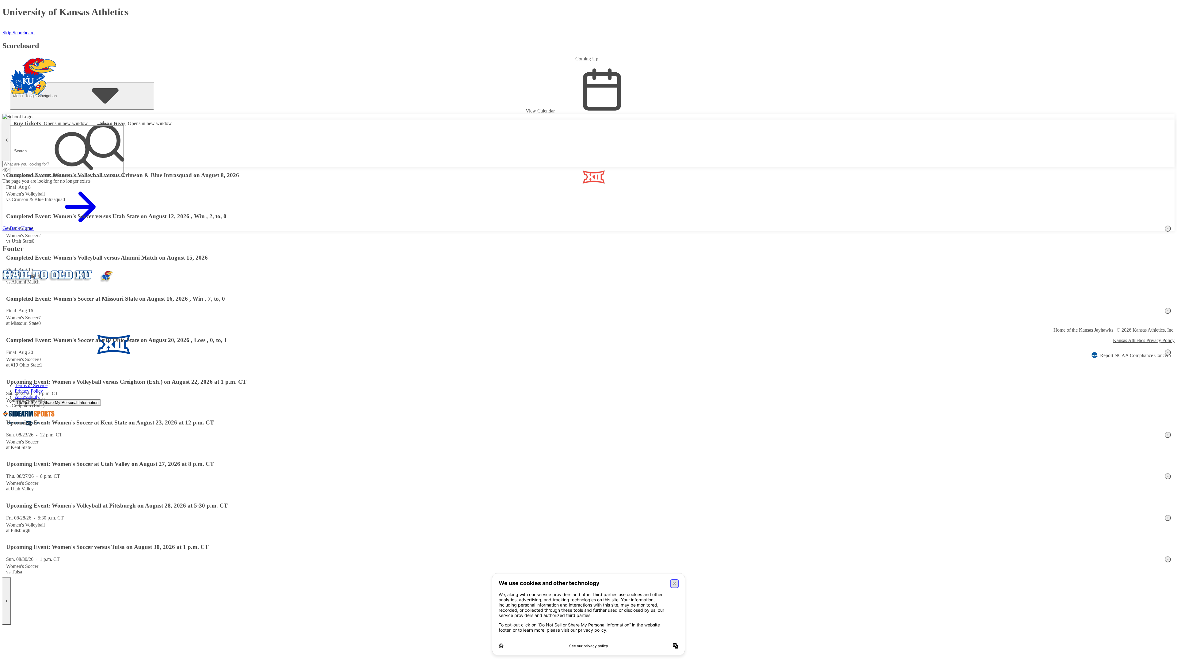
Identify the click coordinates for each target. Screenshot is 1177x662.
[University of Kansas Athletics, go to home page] (33, 68)
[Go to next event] (6, 601)
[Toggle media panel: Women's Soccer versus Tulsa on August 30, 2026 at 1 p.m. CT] (1168, 559)
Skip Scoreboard (18, 32)
